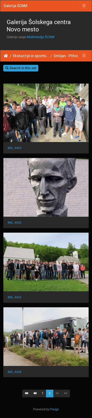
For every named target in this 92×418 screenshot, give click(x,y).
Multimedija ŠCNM (40, 37)
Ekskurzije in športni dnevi (31, 56)
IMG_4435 (14, 222)
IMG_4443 (14, 148)
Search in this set (23, 68)
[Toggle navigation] (84, 6)
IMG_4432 (14, 297)
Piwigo (54, 409)
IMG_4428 (14, 372)
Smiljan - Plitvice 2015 (71, 56)
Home (6, 56)
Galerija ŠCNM (15, 6)
